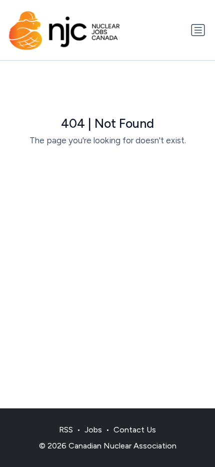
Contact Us (135, 429)
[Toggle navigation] (198, 30)
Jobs (93, 429)
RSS (66, 429)
